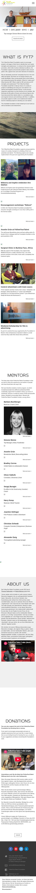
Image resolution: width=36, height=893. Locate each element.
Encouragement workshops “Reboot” (16, 205)
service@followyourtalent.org (17, 865)
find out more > (30, 196)
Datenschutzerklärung (8, 887)
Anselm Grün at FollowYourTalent (15, 229)
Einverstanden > (7, 889)
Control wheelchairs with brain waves (16, 287)
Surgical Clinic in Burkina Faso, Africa (17, 248)
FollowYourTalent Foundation (17, 869)
